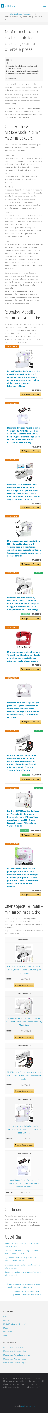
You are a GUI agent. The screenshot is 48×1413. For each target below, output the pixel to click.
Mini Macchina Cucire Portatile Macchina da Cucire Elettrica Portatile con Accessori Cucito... (24, 1075)
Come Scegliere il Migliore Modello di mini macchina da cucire (22, 67)
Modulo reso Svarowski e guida (15, 1363)
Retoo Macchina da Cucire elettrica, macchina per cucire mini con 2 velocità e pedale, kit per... (24, 1129)
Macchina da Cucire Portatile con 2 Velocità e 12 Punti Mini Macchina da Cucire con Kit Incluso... (24, 1183)
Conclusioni (12, 78)
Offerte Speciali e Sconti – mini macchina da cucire (23, 74)
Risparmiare (8, 1332)
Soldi (5, 1335)
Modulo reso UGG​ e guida (13, 1347)
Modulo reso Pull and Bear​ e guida (16, 1355)
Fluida (23, 1406)
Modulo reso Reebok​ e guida (14, 1351)
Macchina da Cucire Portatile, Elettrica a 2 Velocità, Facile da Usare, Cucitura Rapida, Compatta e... (24, 969)
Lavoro (6, 1320)
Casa (5, 1316)
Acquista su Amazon (31, 394)
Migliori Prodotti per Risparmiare (20, 14)
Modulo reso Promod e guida (14, 1359)
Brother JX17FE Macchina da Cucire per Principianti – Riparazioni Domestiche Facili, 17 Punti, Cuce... (24, 1021)
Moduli (6, 1328)
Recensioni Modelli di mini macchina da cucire (23, 71)
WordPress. (31, 1406)
